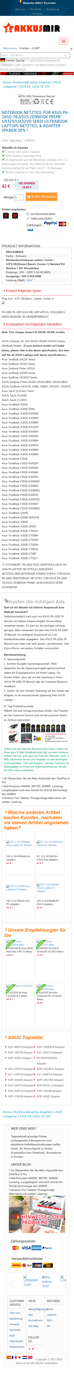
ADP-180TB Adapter (20, 1052)
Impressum (16, 1341)
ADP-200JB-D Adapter (51, 1068)
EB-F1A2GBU (58, 65)
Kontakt (50, 3)
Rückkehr (35, 9)
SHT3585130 (42, 65)
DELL (50, 1320)
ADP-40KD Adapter (20, 1058)
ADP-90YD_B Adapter (50, 1085)
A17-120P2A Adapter (21, 1074)
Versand (37, 13)
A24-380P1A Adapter (21, 1047)
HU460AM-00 (52, 60)
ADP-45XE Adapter (48, 1096)
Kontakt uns (35, 1320)
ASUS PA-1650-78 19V (34, 86)
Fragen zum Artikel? (41, 218)
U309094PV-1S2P (10, 65)
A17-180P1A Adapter (50, 1074)
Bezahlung (52, 9)
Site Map (33, 1326)
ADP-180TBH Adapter (50, 1079)
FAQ (30, 1315)
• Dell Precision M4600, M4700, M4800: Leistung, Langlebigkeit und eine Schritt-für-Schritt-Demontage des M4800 (34, 790)
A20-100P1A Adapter (21, 1068)
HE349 (4, 69)
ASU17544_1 (16, 141)
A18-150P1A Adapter (21, 1085)
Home (7, 82)
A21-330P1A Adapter (50, 1052)
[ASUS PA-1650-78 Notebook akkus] (37, 96)
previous (12, 1284)
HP (48, 1326)
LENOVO (51, 1315)
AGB (12, 1335)
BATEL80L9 (37, 60)
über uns (20, 9)
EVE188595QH (17, 69)
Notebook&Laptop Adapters (32, 82)
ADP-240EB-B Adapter (51, 1047)
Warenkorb (10, 48)
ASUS (50, 1309)
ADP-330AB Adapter (20, 1079)
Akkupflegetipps (36, 1309)
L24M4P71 (28, 65)
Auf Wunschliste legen (43, 213)
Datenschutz (17, 1346)
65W (29, 280)
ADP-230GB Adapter (21, 1096)
